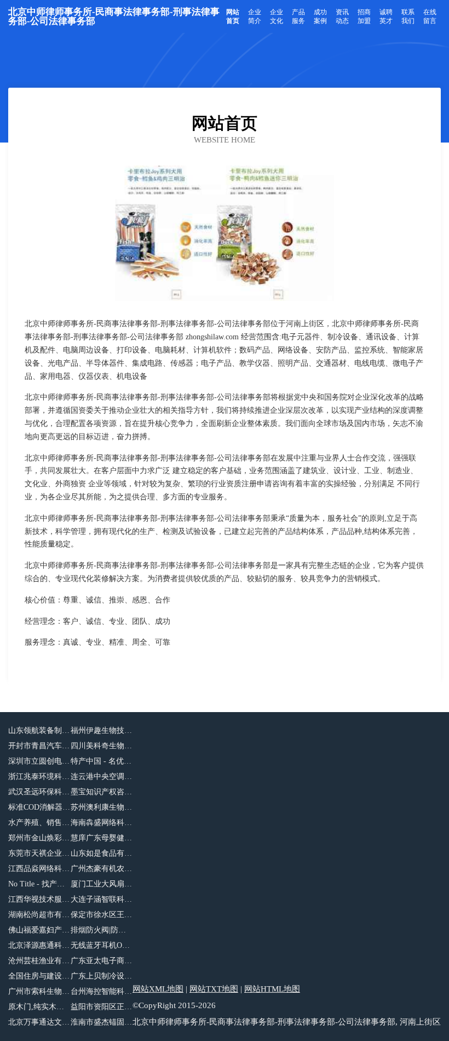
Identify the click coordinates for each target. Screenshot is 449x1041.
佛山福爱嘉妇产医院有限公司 (39, 930)
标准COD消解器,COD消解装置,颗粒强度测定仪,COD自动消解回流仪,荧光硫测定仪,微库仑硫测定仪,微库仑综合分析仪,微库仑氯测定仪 (39, 807)
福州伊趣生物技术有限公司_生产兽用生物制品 (102, 730)
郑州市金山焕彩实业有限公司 (39, 838)
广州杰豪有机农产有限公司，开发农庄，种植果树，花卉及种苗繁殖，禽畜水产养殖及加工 (102, 868)
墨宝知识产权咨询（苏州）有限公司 (102, 792)
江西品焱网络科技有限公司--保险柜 (39, 868)
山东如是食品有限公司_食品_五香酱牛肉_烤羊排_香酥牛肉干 (102, 853)
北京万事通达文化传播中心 (39, 1022)
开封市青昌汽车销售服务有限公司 (39, 746)
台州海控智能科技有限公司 (102, 991)
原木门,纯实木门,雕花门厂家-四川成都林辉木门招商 (39, 1007)
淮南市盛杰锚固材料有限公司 (102, 1022)
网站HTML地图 (272, 989)
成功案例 (320, 16)
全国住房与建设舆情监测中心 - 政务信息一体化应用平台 (39, 976)
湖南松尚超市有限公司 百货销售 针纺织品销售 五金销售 (39, 915)
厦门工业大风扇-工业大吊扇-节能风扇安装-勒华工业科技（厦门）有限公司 (102, 884)
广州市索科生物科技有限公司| (39, 991)
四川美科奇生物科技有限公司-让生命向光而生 (102, 746)
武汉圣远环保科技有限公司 (39, 792)
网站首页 (232, 16)
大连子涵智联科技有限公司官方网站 (102, 899)
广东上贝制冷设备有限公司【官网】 (102, 976)
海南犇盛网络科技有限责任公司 (102, 822)
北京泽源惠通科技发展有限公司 (39, 945)
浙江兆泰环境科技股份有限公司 (39, 776)
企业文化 (276, 16)
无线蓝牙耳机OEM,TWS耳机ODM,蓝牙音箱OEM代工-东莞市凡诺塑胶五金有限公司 (102, 945)
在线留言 (429, 16)
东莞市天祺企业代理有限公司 (39, 853)
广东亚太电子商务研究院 (102, 961)
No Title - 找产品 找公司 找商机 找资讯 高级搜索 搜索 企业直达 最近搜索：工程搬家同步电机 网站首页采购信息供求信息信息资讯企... (39, 884)
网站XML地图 (158, 989)
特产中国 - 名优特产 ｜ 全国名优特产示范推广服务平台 (102, 761)
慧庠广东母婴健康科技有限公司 (102, 838)
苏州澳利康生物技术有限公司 (102, 807)
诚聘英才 (386, 16)
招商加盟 (364, 16)
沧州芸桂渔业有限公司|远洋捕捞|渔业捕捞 (39, 961)
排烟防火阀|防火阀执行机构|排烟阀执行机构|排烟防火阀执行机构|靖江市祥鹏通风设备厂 (102, 930)
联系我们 (408, 16)
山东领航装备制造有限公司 (39, 730)
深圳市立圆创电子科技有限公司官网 (39, 761)
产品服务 (298, 16)
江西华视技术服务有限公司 (39, 899)
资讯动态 (342, 16)
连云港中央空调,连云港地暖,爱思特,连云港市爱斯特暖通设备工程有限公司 (102, 776)
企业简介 (254, 16)
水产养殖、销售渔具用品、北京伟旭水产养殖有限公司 (39, 822)
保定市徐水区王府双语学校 (102, 915)
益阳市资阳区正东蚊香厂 (102, 1007)
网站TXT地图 (213, 989)
